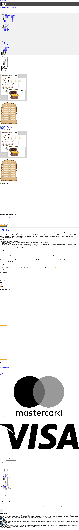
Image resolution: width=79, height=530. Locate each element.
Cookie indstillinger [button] (53, 506)
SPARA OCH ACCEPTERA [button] (5, 527)
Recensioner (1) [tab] (5, 230)
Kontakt (3, 5)
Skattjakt (4, 27)
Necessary (3, 519)
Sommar (6, 43)
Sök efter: (4, 11)
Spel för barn (4, 67)
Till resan (6, 22)
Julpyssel (6, 45)
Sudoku (5, 26)
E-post (1, 284)
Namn (1, 282)
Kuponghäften (7, 39)
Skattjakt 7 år (6, 32)
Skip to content (3, 0)
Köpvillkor (2, 373)
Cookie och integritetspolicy (5, 374)
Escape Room (7, 28)
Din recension (3, 280)
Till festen (6, 23)
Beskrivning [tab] (4, 229)
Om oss (1, 371)
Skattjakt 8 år (6, 31)
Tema (3, 41)
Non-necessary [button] (3, 523)
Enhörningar (6, 47)
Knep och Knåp (5, 14)
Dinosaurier (6, 48)
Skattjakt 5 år (6, 34)
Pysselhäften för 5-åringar (9, 20)
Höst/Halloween (7, 44)
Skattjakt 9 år (6, 30)
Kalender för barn (7, 38)
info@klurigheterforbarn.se (4, 367)
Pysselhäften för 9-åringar (9, 16)
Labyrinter (6, 25)
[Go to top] (0, 459)
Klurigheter (4, 54)
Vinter (5, 46)
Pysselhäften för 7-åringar (9, 18)
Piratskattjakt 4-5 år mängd (6, 224)
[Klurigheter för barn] (8, 7)
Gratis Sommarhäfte (6, 4)
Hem (3, 2)
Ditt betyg (2, 272)
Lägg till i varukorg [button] (3, 325)
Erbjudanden (4, 13)
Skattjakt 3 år (6, 65)
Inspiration (4, 3)
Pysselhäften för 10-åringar (9, 15)
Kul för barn (4, 68)
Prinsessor (6, 51)
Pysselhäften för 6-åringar (9, 19)
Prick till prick (6, 24)
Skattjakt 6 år (6, 33)
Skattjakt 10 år (7, 29)
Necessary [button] (2, 518)
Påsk (5, 42)
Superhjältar (6, 50)
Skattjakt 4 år (6, 35)
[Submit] (2, 12)
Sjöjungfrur (6, 49)
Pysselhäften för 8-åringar (9, 17)
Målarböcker (6, 40)
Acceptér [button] (60, 506)
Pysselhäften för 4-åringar (9, 21)
